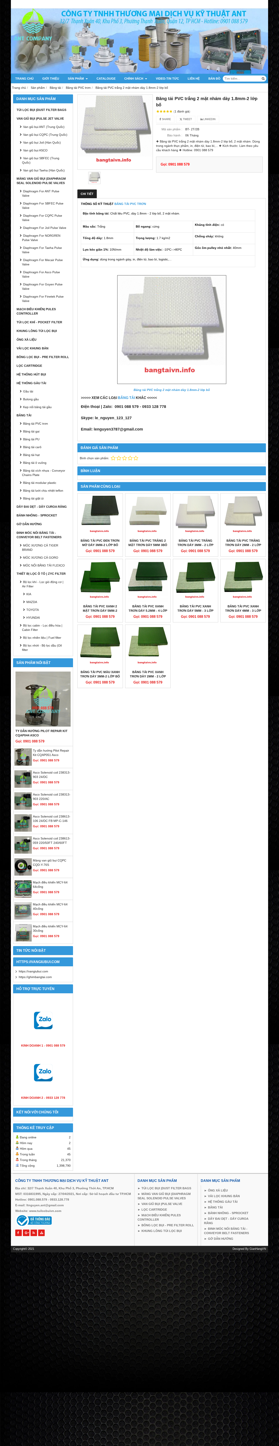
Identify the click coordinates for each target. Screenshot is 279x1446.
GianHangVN (258, 1248)
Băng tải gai (31, 431)
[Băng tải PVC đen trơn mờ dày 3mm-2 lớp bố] (100, 516)
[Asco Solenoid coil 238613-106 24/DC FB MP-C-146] (23, 830)
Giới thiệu (50, 78)
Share (166, 119)
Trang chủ (24, 78)
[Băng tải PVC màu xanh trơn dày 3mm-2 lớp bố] (100, 647)
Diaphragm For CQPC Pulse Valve (42, 218)
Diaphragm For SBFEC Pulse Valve (42, 205)
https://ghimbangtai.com (35, 977)
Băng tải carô (32, 447)
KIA (28, 594)
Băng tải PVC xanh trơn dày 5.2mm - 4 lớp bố (148, 611)
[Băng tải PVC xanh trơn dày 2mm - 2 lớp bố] (148, 647)
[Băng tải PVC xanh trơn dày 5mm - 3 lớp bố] (195, 581)
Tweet (187, 119)
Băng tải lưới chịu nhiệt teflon (43, 490)
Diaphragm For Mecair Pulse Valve (42, 262)
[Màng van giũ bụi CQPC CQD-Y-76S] (23, 874)
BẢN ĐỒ (214, 78)
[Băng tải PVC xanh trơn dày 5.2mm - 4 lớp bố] (148, 581)
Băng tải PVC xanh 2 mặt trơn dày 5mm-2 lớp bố (100, 611)
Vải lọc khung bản (32, 348)
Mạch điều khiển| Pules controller (36, 311)
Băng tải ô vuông (34, 462)
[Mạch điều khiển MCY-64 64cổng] (23, 896)
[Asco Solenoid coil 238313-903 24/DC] (23, 786)
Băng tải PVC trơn (35, 423)
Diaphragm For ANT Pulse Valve (40, 193)
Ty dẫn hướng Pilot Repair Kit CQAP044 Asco (41, 733)
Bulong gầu (31, 399)
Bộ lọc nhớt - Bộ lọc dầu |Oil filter (42, 648)
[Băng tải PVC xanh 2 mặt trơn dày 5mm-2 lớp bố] (100, 581)
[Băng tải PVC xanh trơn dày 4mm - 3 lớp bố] (243, 581)
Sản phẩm (76, 78)
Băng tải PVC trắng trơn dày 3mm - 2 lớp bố (195, 545)
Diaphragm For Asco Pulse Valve (41, 274)
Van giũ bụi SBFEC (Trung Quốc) (40, 160)
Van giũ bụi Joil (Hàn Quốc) (42, 142)
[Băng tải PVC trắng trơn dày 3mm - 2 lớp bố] (195, 516)
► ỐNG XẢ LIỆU (216, 1190)
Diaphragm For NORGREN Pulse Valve (41, 238)
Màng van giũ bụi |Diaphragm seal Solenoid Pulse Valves (41, 181)
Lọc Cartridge (29, 365)
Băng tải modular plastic (39, 482)
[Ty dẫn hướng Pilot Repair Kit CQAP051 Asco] (23, 764)
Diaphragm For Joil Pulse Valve (44, 228)
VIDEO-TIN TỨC (167, 78)
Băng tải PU (31, 439)
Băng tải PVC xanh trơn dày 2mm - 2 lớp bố (148, 676)
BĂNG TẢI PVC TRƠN (130, 204)
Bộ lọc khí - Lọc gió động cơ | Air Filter (42, 584)
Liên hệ (194, 78)
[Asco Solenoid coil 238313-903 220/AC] (23, 808)
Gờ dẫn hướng (29, 524)
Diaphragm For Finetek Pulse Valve (43, 299)
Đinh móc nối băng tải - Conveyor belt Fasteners (39, 535)
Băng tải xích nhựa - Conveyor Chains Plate (43, 473)
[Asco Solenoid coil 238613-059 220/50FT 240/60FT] (23, 852)
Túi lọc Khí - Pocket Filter (39, 322)
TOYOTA (32, 610)
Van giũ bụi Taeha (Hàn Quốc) (44, 170)
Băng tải (24, 415)
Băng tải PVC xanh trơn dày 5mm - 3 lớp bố (195, 611)
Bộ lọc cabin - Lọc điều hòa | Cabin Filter (42, 628)
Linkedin (209, 119)
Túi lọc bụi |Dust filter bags (41, 110)
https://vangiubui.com (33, 971)
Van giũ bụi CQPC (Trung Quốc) (45, 134)
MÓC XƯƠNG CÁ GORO (40, 557)
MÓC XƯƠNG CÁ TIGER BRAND (40, 547)
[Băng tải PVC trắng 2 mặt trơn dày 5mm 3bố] (148, 516)
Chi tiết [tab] (87, 194)
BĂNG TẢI (126, 398)
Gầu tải (28, 391)
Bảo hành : (174, 135)
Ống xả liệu (26, 339)
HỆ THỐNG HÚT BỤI (31, 374)
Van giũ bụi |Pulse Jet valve (40, 118)
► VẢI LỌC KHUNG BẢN (222, 1196)
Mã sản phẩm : (172, 129)
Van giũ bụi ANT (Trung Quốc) (44, 127)
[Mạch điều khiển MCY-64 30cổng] (23, 940)
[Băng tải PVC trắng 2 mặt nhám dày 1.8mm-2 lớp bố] (115, 132)
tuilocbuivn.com (49, 1211)
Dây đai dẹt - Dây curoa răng (42, 506)
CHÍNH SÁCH (134, 78)
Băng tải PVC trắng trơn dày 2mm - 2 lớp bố (243, 545)
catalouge (106, 78)
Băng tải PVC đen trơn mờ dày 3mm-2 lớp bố (100, 543)
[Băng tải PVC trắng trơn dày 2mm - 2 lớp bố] (243, 516)
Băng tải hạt (31, 455)
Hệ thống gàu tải (31, 383)
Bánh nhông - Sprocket (37, 515)
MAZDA (31, 602)
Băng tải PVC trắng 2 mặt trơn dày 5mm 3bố (147, 543)
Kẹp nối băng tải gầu (37, 407)
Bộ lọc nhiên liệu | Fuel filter (42, 637)
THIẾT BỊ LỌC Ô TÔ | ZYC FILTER (41, 573)
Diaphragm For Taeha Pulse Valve (42, 250)
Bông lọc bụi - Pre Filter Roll (43, 357)
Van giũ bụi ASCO (35, 150)
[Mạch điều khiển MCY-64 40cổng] (23, 918)
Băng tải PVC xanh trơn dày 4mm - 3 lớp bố (243, 611)
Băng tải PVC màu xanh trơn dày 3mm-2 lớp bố (100, 674)
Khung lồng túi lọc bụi (37, 331)
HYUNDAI (33, 617)
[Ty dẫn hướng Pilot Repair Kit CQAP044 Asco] (43, 699)
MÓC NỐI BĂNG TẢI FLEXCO (44, 565)
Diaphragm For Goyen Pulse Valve (42, 286)
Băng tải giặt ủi (33, 498)
